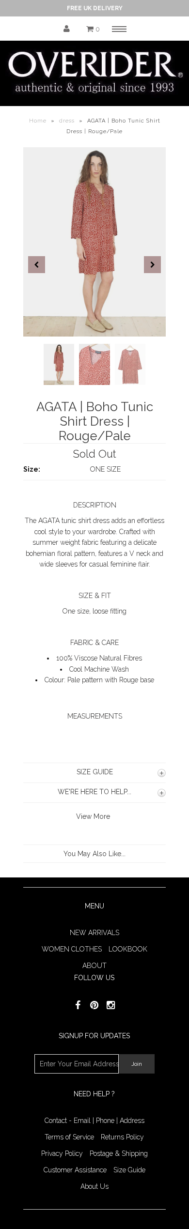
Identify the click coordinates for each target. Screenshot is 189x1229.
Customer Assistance (75, 1170)
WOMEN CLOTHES (72, 949)
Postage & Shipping (119, 1153)
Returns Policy (122, 1137)
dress (67, 121)
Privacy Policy (62, 1153)
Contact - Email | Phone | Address (94, 1120)
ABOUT (94, 965)
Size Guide (129, 1170)
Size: (31, 469)
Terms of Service (69, 1137)
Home (38, 121)
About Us (94, 1186)
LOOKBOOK (128, 949)
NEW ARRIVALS (94, 933)
